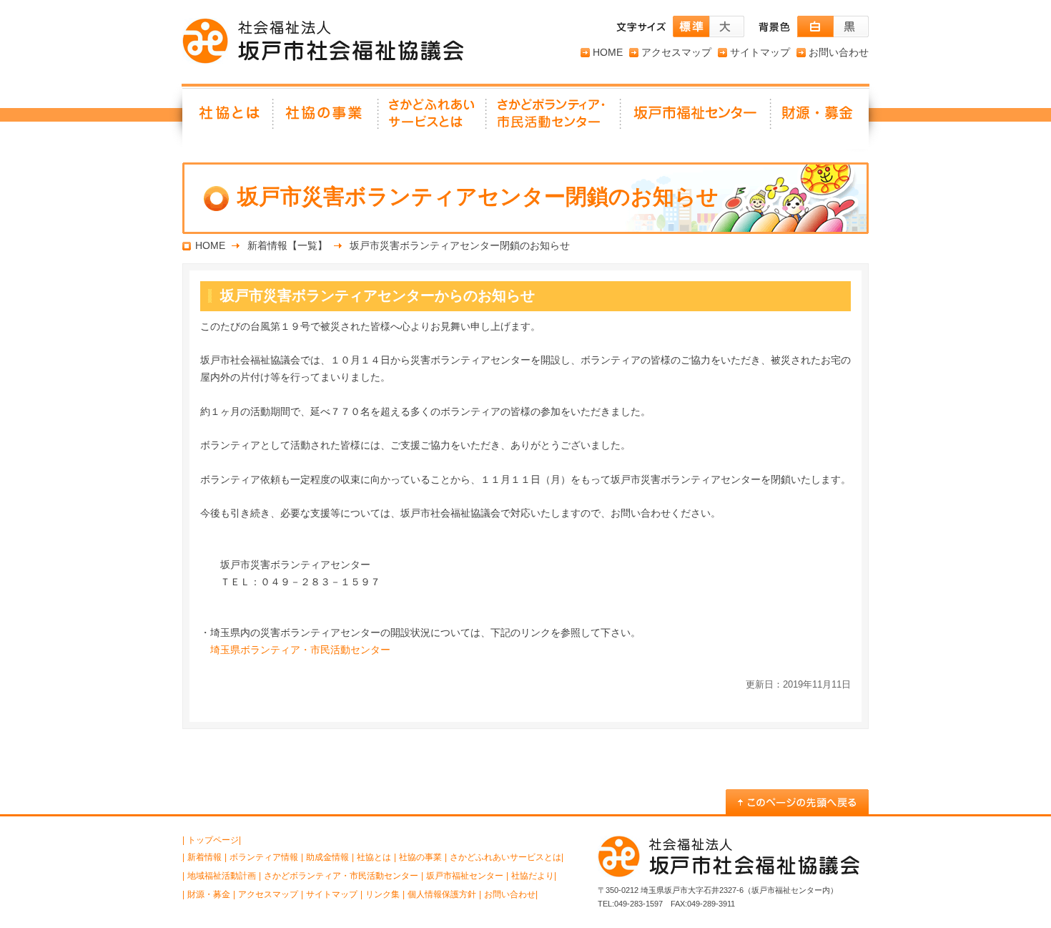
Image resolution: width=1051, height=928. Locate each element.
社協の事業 (326, 118)
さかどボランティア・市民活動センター (341, 876)
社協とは (228, 118)
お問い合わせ (839, 52)
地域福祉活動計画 (221, 876)
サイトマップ (760, 52)
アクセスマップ (676, 52)
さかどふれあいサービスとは (433, 118)
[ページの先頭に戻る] (797, 801)
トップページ (213, 840)
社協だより (532, 876)
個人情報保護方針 (442, 894)
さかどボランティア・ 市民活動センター (554, 118)
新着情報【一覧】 (287, 245)
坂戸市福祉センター (696, 118)
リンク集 (382, 894)
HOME (608, 52)
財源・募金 (820, 118)
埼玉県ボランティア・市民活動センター (300, 649)
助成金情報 (327, 857)
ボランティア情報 (264, 857)
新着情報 (204, 857)
